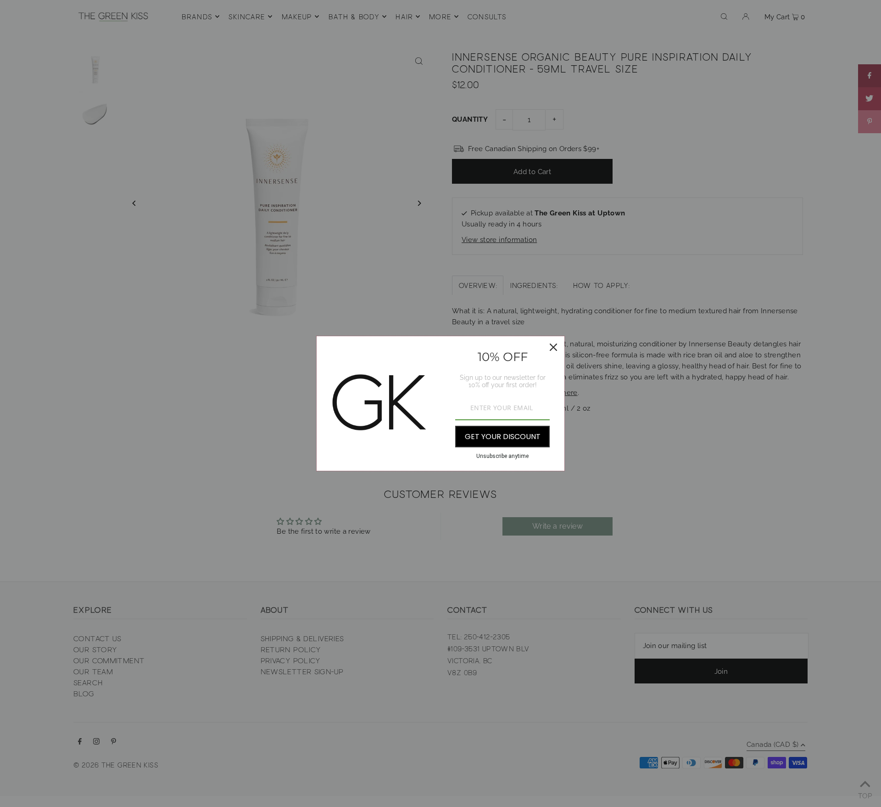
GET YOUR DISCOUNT (503, 436)
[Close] (553, 347)
